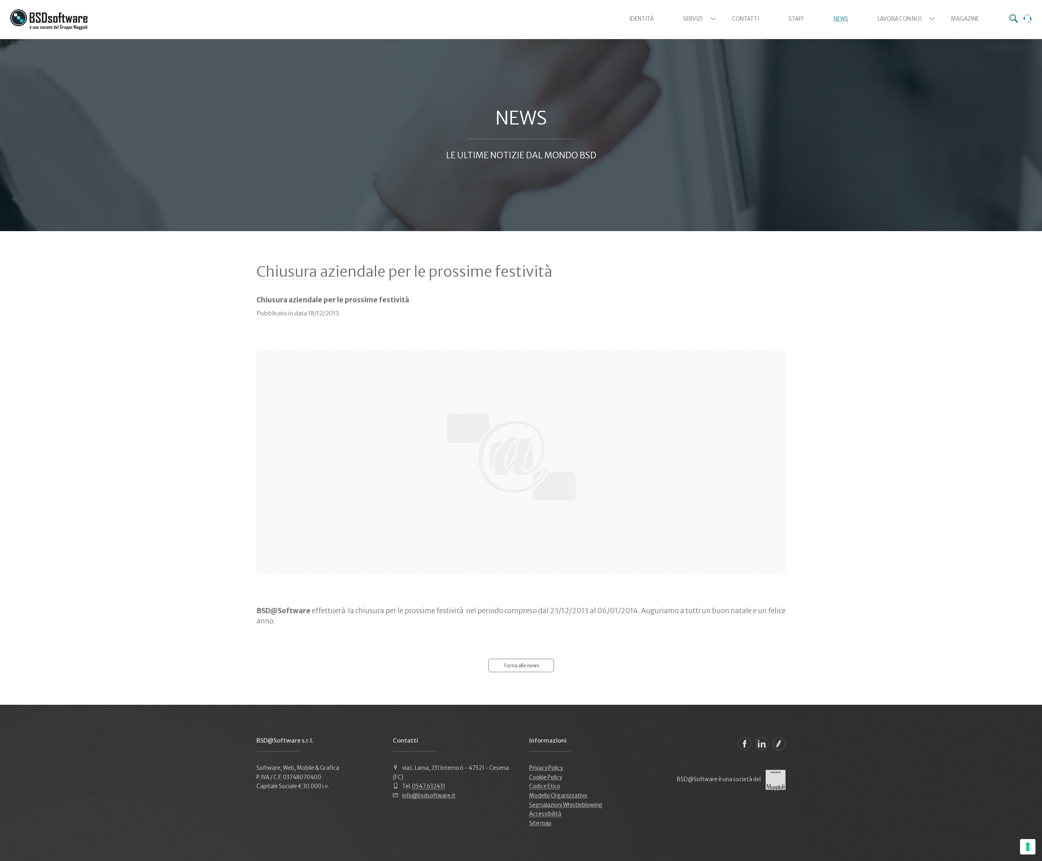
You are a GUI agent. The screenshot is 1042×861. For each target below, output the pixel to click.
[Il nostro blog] (779, 743)
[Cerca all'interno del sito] (1013, 19)
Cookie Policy (545, 777)
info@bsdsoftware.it (428, 795)
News (841, 18)
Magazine (965, 18)
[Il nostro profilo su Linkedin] (761, 743)
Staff (796, 18)
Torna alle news (521, 665)
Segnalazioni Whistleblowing (565, 805)
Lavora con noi (900, 18)
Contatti (745, 18)
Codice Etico (544, 786)
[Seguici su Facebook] (744, 743)
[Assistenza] (1028, 19)
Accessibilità (545, 814)
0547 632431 (428, 786)
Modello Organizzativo (558, 795)
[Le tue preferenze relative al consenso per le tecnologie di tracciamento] (1027, 846)
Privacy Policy (546, 768)
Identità (641, 18)
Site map (540, 823)
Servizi (693, 18)
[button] (713, 18)
